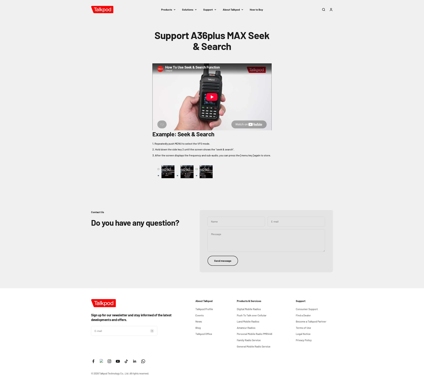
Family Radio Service (249, 340)
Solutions (187, 9)
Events (199, 315)
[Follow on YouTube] (118, 361)
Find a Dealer (303, 315)
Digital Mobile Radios (249, 309)
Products (166, 9)
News (198, 321)
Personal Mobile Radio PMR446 (254, 333)
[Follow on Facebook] (93, 361)
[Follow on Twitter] (101, 361)
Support (208, 9)
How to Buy (256, 9)
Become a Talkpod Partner (311, 321)
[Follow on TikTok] (126, 361)
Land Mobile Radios (248, 321)
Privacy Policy (304, 340)
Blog (198, 327)
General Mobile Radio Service (253, 346)
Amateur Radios (246, 327)
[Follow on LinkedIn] (134, 361)
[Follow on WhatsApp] (143, 361)
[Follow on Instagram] (109, 361)
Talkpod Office (203, 333)
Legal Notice (303, 333)
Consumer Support (307, 309)
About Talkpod (231, 9)
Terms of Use (303, 327)
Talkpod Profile (204, 309)
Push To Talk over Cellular (251, 315)
